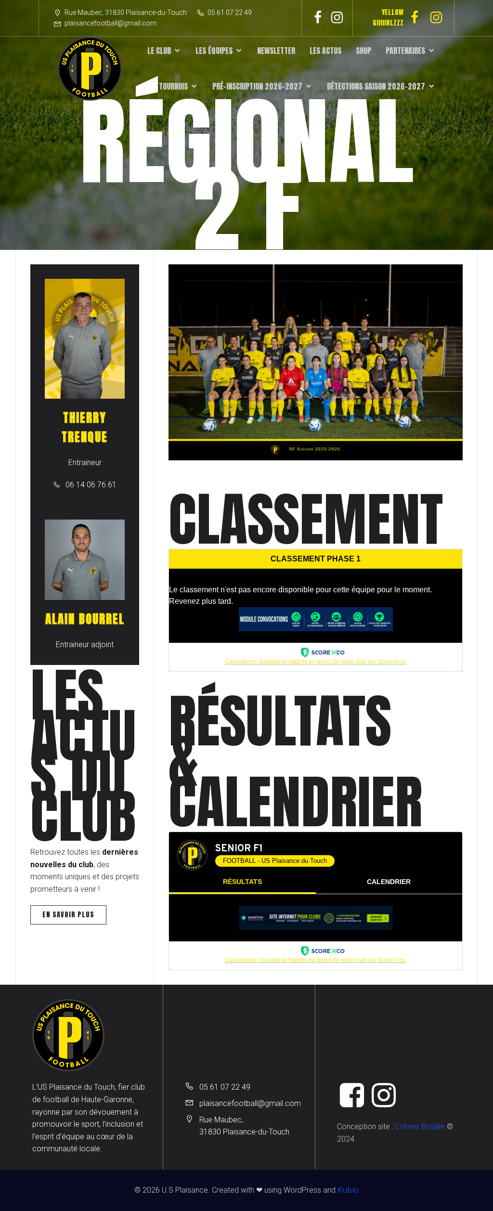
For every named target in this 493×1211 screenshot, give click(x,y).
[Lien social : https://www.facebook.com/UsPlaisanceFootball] (317, 17)
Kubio (348, 1190)
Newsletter (276, 50)
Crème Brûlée (420, 1126)
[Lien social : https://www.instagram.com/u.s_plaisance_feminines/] (440, 18)
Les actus (325, 50)
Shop (363, 50)
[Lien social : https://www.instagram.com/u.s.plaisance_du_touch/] (337, 17)
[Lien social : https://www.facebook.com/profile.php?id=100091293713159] (418, 18)
